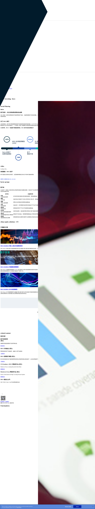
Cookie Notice (18, 507)
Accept (77, 506)
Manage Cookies (68, 506)
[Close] (93, 506)
